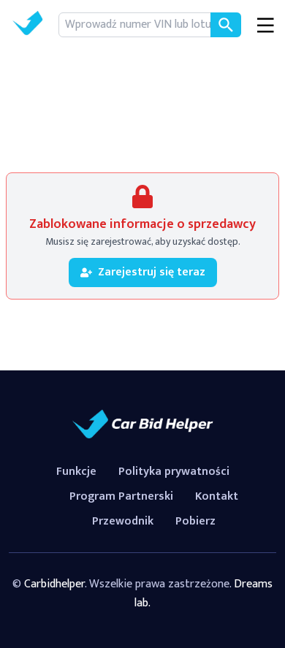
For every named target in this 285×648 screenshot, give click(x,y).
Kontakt (216, 496)
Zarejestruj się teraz (151, 272)
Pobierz (195, 521)
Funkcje (76, 471)
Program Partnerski (121, 496)
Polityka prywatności (173, 471)
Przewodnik (122, 521)
